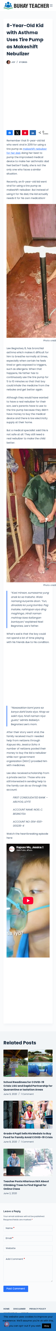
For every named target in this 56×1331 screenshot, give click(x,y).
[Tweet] (17, 132)
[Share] (10, 132)
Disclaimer (19, 1309)
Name (10, 1228)
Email (9, 1238)
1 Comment (27, 1094)
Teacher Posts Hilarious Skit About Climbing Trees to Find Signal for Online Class (26, 1185)
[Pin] (25, 132)
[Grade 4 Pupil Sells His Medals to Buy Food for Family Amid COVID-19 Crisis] (28, 1115)
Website (11, 1248)
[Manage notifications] (6, 1324)
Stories (23, 62)
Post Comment (16, 1288)
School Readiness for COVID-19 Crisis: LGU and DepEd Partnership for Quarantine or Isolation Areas (27, 1085)
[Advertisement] (28, 99)
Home (6, 1309)
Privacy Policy (37, 1309)
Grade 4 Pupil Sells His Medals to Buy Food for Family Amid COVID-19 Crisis (28, 1135)
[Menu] (51, 5)
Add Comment (15, 1259)
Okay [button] (46, 1325)
